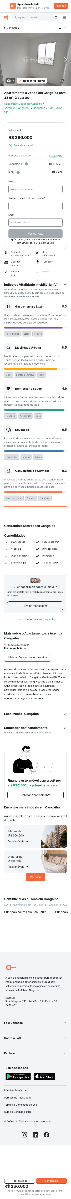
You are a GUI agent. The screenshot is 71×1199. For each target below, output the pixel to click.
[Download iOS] (44, 1077)
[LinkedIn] (35, 1135)
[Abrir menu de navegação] (64, 17)
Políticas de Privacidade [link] (18, 1097)
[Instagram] (24, 1135)
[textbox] (36, 17)
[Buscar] (56, 17)
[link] (27, 657)
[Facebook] (46, 1135)
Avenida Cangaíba (17, 108)
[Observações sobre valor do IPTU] (18, 172)
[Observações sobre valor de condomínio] (26, 164)
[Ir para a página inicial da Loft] (8, 17)
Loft (6, 904)
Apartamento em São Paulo (28, 904)
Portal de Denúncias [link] (15, 1090)
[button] (35, 59)
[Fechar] (5, 6)
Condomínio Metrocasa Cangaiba (23, 103)
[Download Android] (18, 1077)
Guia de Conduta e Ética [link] (18, 1111)
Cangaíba (39, 108)
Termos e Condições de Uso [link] (20, 1104)
